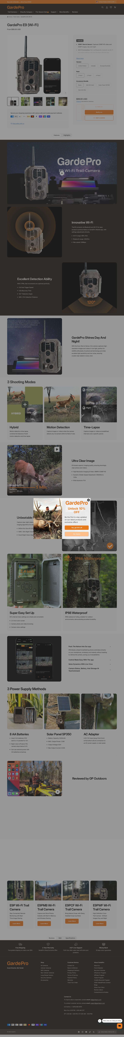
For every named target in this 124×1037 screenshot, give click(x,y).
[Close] (88, 500)
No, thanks (76, 534)
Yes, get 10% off (76, 527)
